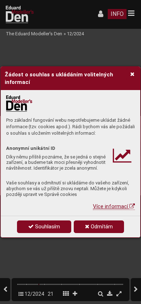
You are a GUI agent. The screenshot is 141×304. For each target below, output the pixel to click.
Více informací (111, 206)
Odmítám (101, 226)
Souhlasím (47, 226)
